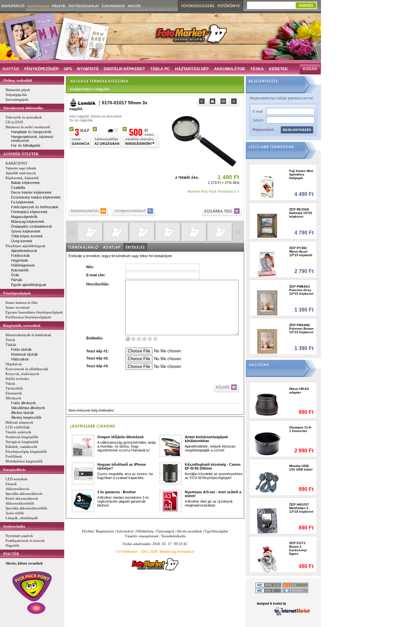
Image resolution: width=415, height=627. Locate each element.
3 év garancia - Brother (116, 492)
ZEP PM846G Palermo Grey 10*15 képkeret (301, 290)
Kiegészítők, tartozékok (22, 325)
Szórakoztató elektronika (23, 108)
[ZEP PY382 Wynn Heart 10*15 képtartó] (267, 264)
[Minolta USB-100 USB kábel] (267, 482)
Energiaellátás (14, 470)
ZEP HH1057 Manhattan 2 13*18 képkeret (301, 508)
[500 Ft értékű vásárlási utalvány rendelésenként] (141, 137)
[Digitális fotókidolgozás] (197, 6)
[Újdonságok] (113, 5)
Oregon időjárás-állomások (120, 437)
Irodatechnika (14, 526)
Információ (125, 531)
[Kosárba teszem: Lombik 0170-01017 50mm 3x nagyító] (222, 212)
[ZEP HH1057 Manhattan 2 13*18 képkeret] (267, 520)
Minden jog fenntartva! (177, 551)
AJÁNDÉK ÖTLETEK (21, 154)
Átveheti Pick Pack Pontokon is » (213, 191)
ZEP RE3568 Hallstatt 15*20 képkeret (300, 213)
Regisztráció (263, 129)
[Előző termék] (202, 102)
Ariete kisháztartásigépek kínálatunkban (206, 439)
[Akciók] (134, 5)
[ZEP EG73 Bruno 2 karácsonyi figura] (267, 559)
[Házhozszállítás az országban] (107, 137)
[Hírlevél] (59, 5)
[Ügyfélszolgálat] (84, 5)
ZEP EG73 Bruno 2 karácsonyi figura (298, 548)
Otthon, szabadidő (17, 80)
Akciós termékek (189, 531)
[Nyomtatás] (213, 102)
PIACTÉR (11, 554)
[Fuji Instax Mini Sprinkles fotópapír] (267, 187)
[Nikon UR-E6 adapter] (267, 405)
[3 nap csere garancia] (80, 137)
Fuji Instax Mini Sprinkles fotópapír (301, 174)
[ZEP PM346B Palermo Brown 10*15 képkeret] (267, 341)
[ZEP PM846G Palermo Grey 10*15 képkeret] (267, 302)
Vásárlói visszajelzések (142, 536)
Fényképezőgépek (17, 293)
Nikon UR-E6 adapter (299, 390)
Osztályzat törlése (128, 338)
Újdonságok (165, 531)
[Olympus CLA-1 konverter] (267, 443)
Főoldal (87, 531)
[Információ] (38, 5)
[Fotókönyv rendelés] (229, 6)
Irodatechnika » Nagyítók (90, 89)
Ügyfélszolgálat (216, 531)
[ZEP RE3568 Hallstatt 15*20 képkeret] (267, 225)
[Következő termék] (234, 102)
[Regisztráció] (13, 5)
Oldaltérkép (145, 531)
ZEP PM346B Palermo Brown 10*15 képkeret (301, 328)
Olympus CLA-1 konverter (300, 429)
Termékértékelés (173, 536)
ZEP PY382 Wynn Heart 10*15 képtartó (300, 251)
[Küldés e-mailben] (224, 102)
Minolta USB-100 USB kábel (301, 467)
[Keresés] (306, 5)
